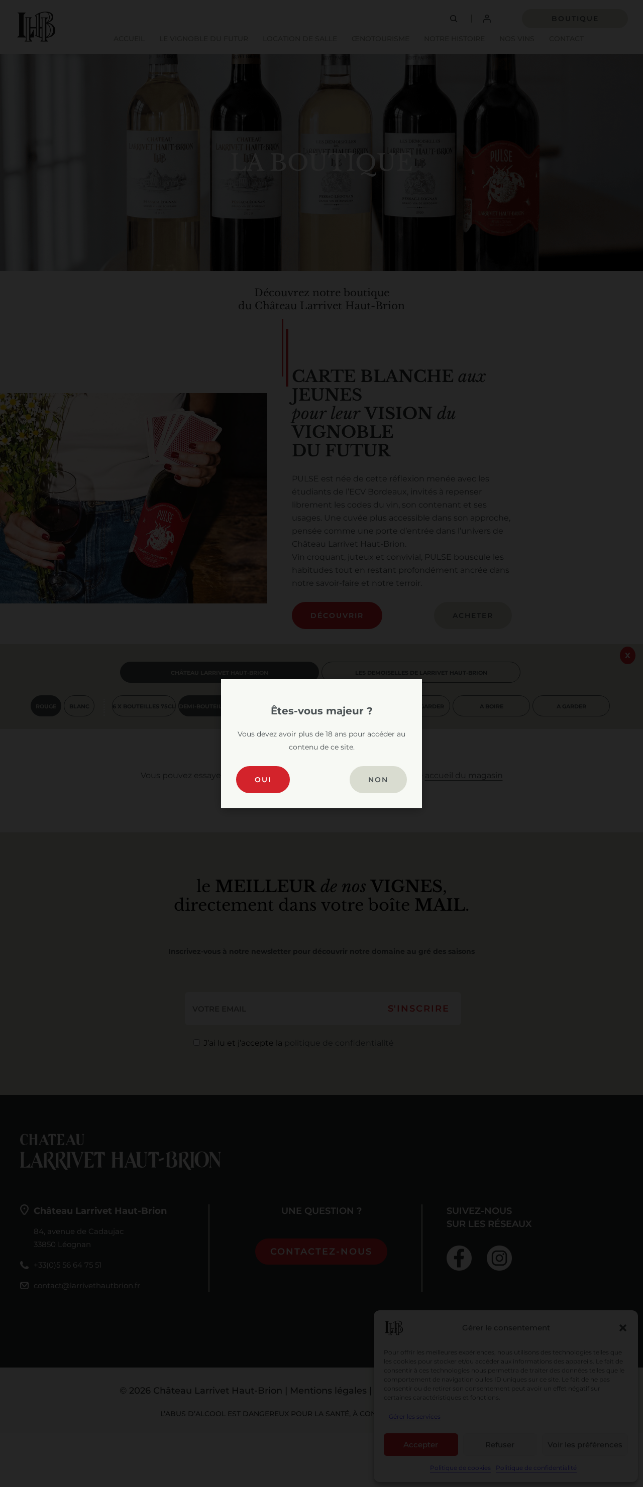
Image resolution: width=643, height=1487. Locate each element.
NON (378, 779)
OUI (263, 779)
